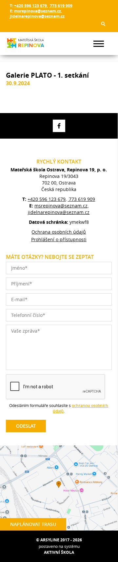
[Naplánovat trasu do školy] (58, 488)
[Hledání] (103, 24)
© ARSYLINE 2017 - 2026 (59, 540)
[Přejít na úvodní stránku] (25, 43)
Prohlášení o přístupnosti (59, 239)
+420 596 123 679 (30, 6)
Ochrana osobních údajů (58, 232)
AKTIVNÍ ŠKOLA (59, 552)
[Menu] (98, 43)
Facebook (59, 126)
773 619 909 (60, 6)
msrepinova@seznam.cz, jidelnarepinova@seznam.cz (37, 13)
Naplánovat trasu (33, 524)
